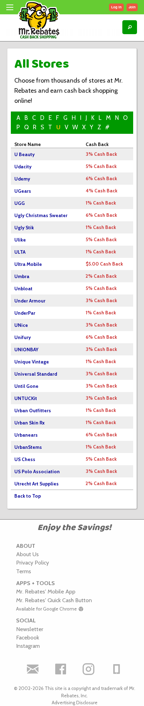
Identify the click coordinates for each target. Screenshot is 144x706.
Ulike (20, 240)
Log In (116, 7)
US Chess (24, 459)
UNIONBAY (26, 349)
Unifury (22, 337)
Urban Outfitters (32, 410)
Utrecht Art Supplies (36, 483)
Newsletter (29, 629)
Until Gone (26, 386)
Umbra (21, 276)
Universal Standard (35, 374)
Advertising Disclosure (75, 702)
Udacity (22, 166)
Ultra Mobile (28, 264)
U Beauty (24, 154)
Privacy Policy (32, 562)
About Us (27, 554)
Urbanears (26, 435)
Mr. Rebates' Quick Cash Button (54, 600)
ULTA (20, 252)
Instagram (28, 645)
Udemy (22, 179)
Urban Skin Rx (29, 422)
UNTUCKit (25, 398)
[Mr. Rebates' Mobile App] (116, 669)
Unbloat (23, 288)
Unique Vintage (31, 361)
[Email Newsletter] (32, 669)
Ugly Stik (24, 227)
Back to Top (27, 496)
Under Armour (29, 301)
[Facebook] (60, 669)
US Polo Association (37, 471)
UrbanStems (28, 447)
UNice (21, 325)
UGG (19, 203)
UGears (22, 191)
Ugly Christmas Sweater (40, 215)
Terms (23, 571)
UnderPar (24, 313)
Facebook (27, 637)
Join (132, 7)
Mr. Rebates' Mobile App (45, 591)
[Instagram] (88, 669)
